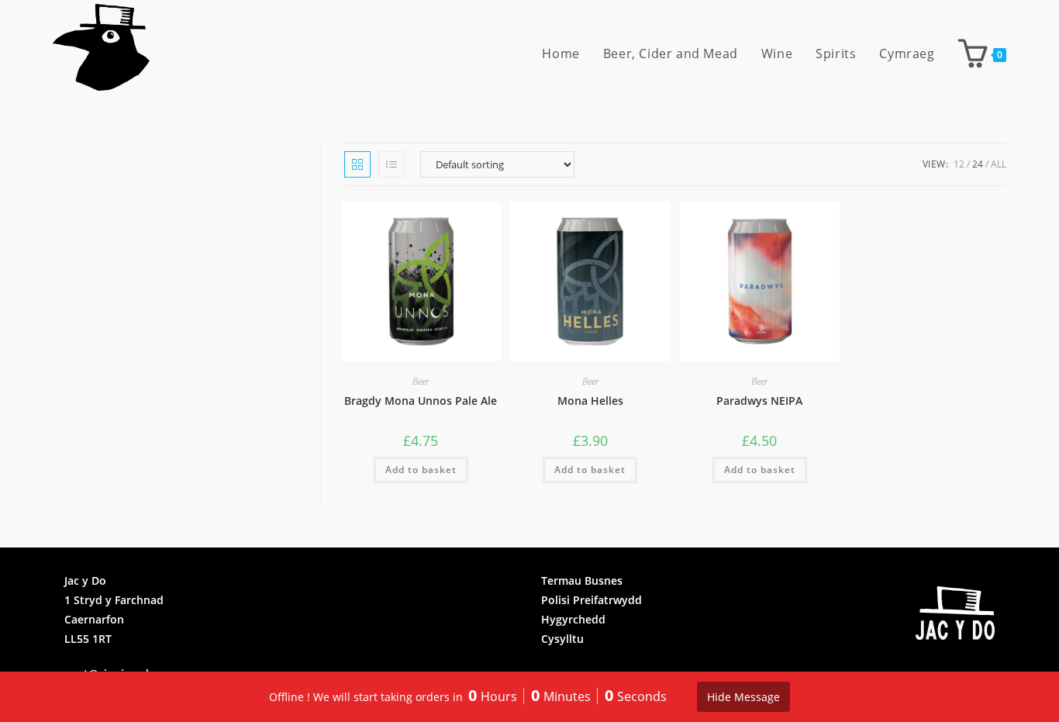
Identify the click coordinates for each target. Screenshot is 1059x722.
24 (977, 164)
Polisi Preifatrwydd (591, 599)
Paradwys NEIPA (759, 400)
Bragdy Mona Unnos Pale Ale (420, 400)
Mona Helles (590, 400)
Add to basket (421, 469)
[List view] (391, 164)
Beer (420, 381)
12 (959, 164)
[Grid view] (357, 164)
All (998, 164)
